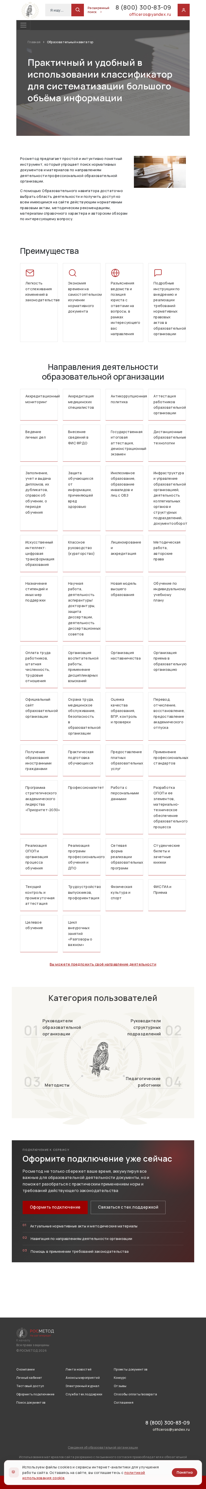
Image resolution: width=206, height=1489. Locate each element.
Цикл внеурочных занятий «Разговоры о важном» (80, 933)
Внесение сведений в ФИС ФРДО (78, 437)
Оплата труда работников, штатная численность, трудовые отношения (37, 666)
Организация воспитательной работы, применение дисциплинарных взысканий (83, 666)
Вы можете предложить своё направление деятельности (103, 964)
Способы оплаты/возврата (135, 1394)
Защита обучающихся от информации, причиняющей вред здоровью (80, 489)
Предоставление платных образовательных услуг (127, 760)
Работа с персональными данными (125, 793)
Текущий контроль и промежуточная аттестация (40, 895)
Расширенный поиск (99, 10)
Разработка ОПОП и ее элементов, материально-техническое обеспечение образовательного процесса (169, 807)
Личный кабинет (29, 1378)
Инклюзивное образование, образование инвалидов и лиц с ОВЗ (123, 484)
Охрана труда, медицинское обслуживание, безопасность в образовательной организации (84, 716)
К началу (23, 1340)
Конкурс (120, 1378)
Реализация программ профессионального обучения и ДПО (84, 856)
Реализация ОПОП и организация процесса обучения (36, 856)
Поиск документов (30, 1402)
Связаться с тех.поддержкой (128, 1207)
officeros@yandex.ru (150, 14)
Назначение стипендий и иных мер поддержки (36, 592)
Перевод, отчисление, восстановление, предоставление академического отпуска (169, 713)
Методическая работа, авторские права (166, 550)
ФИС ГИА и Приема (162, 889)
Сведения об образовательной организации (103, 1447)
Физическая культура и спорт (121, 892)
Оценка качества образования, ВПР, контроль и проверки (124, 710)
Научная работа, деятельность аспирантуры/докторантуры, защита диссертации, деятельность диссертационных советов (84, 608)
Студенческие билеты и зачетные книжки (166, 854)
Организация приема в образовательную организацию (169, 661)
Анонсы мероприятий (83, 1378)
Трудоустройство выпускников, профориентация (84, 892)
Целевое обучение (34, 925)
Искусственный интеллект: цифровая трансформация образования (40, 553)
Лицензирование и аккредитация (126, 548)
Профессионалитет (84, 787)
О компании (25, 1369)
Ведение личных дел (35, 434)
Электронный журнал (82, 1386)
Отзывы (120, 1386)
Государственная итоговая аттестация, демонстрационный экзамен (127, 443)
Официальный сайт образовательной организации (41, 708)
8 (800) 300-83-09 (143, 7)
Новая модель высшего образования (123, 589)
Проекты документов (130, 1369)
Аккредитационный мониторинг (41, 399)
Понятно (185, 1472)
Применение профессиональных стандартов (169, 757)
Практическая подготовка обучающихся (80, 757)
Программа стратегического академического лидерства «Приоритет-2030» (41, 798)
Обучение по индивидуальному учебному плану (169, 592)
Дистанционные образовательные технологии (169, 437)
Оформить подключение (55, 1207)
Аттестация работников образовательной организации (169, 404)
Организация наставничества (126, 655)
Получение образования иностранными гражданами (38, 760)
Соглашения (123, 1402)
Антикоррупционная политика (127, 399)
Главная (34, 42)
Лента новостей (78, 1369)
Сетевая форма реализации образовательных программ (127, 856)
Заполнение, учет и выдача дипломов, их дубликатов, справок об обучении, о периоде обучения (38, 492)
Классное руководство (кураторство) (81, 548)
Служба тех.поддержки (84, 1394)
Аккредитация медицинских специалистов (81, 402)
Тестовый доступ (30, 1386)
